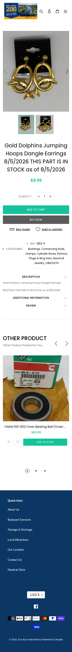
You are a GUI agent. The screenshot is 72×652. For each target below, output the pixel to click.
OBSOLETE (52, 263)
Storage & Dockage (20, 529)
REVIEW (31, 305)
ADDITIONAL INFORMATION (31, 298)
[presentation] (56, 343)
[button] (67, 71)
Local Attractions (18, 539)
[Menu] (65, 11)
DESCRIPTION (31, 277)
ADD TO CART (36, 209)
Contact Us (15, 559)
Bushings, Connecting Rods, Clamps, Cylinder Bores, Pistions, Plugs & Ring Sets (46, 253)
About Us (13, 509)
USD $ (34, 594)
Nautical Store (16, 569)
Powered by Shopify (52, 639)
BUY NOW (36, 220)
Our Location (16, 549)
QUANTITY (25, 196)
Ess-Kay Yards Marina (29, 639)
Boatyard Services (19, 519)
